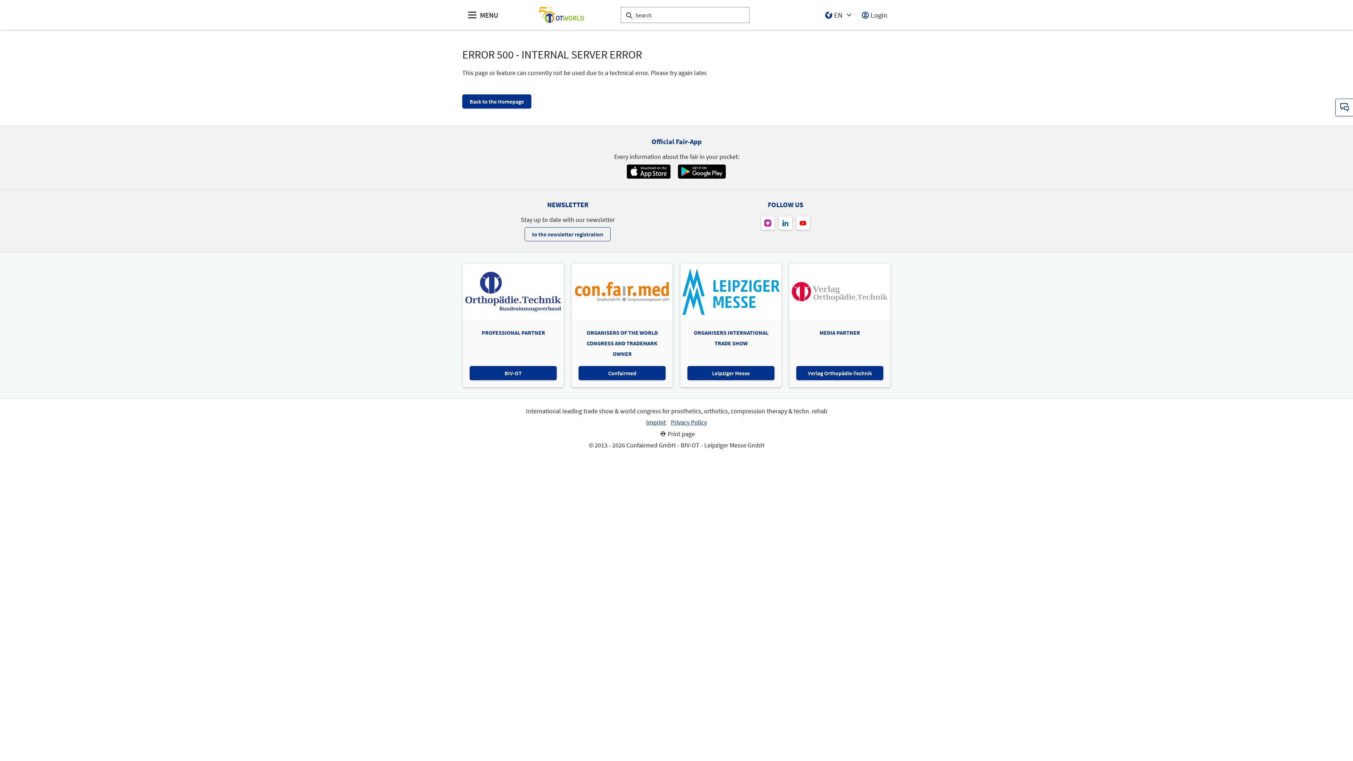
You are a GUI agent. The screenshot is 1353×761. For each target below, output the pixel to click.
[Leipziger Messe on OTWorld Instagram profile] (768, 223)
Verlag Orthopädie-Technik (840, 373)
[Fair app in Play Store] (702, 172)
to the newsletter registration (567, 234)
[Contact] (1344, 107)
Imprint (656, 422)
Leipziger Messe (731, 373)
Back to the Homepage (497, 101)
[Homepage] (561, 15)
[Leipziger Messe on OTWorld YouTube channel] (803, 223)
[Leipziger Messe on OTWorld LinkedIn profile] (785, 223)
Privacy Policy (689, 422)
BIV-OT (513, 373)
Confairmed (622, 373)
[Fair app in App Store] (648, 172)
